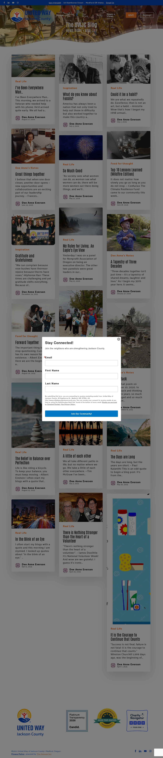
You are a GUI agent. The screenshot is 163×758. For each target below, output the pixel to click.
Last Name (52, 383)
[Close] (118, 339)
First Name (52, 370)
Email (48, 357)
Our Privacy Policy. (68, 404)
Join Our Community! (81, 413)
